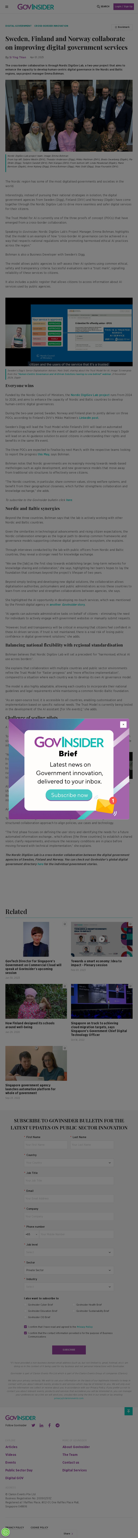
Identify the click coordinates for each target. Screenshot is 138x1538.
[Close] (123, 724)
